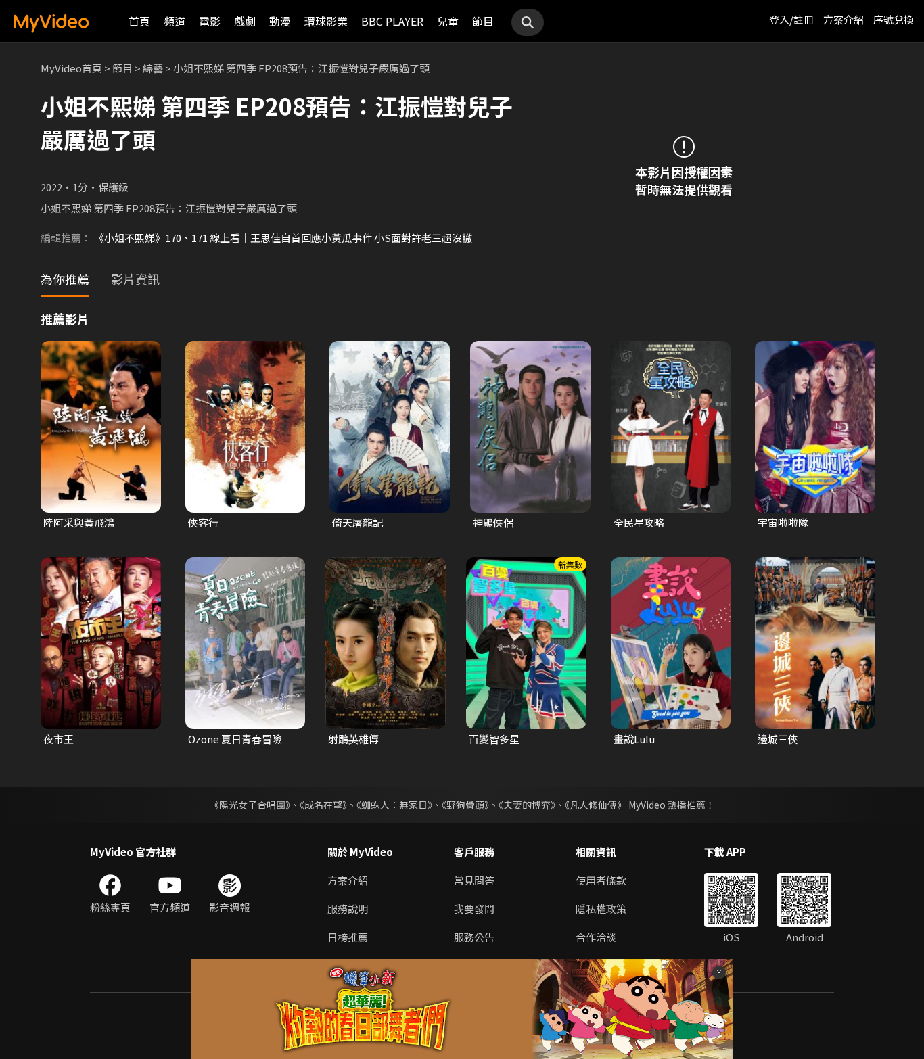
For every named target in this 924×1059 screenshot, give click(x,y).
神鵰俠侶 (493, 522)
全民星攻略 (639, 522)
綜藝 (153, 68)
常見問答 (474, 880)
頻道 (174, 21)
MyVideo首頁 (71, 68)
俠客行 (203, 522)
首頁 (139, 21)
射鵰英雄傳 (353, 739)
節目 (483, 21)
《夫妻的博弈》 (527, 804)
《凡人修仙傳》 (595, 804)
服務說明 (347, 908)
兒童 (448, 21)
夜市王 (58, 739)
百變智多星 (494, 739)
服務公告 (474, 937)
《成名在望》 (323, 804)
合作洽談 (596, 937)
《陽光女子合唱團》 (250, 804)
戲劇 (245, 21)
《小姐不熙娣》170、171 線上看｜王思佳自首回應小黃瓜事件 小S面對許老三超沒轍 (283, 238)
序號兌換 (893, 19)
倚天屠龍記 (357, 522)
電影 (210, 21)
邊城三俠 (778, 739)
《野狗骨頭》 (465, 804)
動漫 (280, 21)
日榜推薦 (347, 937)
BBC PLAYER (392, 21)
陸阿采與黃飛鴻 (78, 522)
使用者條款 (601, 880)
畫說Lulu (634, 739)
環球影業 (326, 21)
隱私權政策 (601, 908)
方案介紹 (843, 19)
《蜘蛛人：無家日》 (394, 804)
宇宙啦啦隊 (783, 522)
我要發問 (474, 908)
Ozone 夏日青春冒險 (235, 739)
